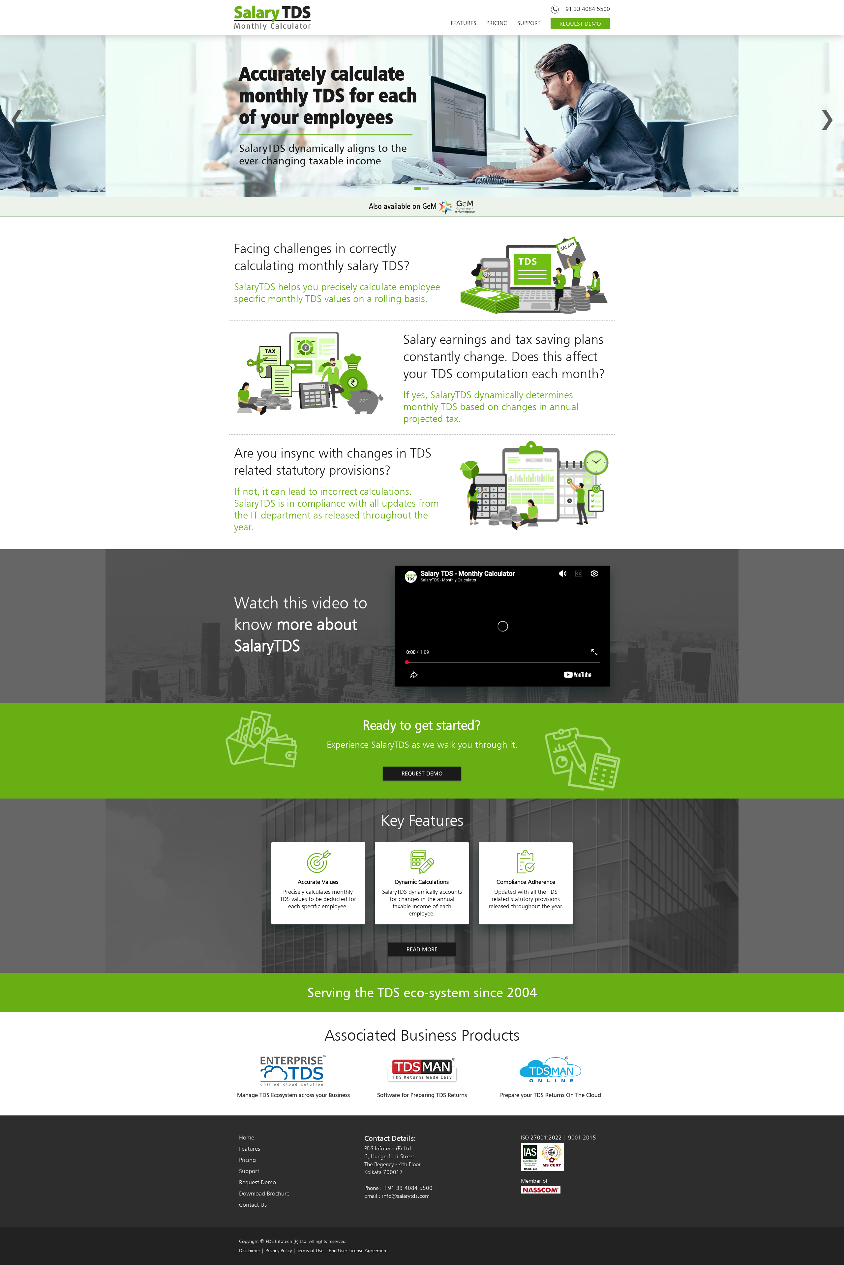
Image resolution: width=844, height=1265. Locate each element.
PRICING (496, 22)
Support (249, 1170)
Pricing (247, 1159)
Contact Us (253, 1204)
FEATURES (463, 22)
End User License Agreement (358, 1250)
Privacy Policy (278, 1250)
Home (246, 1137)
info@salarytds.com (406, 1196)
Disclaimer (249, 1250)
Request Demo (257, 1182)
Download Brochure (264, 1193)
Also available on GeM (403, 206)
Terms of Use (310, 1250)
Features (249, 1148)
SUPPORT (529, 22)
